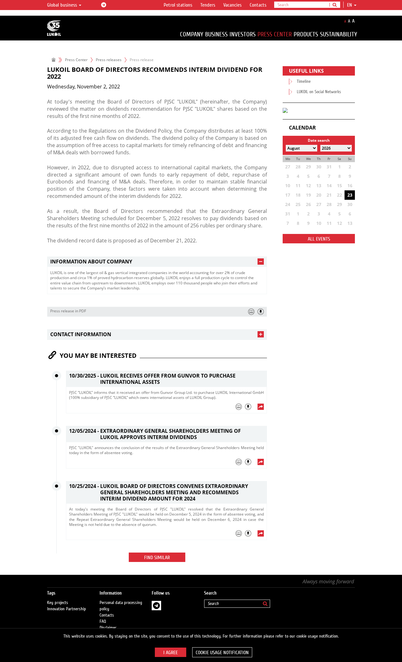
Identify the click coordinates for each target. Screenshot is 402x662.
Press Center (275, 34)
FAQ (103, 621)
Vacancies (232, 5)
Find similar (157, 557)
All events (319, 239)
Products (306, 34)
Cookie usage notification (222, 652)
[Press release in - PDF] (261, 312)
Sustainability (338, 34)
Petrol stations (178, 5)
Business (216, 34)
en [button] (350, 5)
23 (349, 195)
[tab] (157, 262)
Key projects (57, 602)
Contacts (258, 5)
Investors (243, 34)
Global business (62, 5)
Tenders (207, 5)
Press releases (109, 59)
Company (191, 34)
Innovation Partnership (66, 609)
